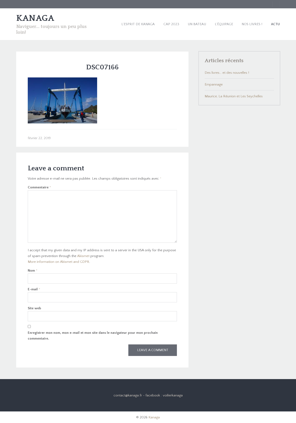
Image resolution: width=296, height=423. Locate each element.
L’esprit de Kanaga (138, 24)
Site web (34, 308)
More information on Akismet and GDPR (58, 262)
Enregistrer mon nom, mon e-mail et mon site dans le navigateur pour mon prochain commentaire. (93, 335)
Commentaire (39, 187)
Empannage (214, 84)
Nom (32, 271)
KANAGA (35, 18)
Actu (275, 24)
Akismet (83, 256)
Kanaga (154, 417)
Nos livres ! (252, 24)
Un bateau (197, 24)
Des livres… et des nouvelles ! (227, 73)
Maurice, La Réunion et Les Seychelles (234, 96)
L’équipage (224, 24)
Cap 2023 (171, 24)
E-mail (34, 289)
